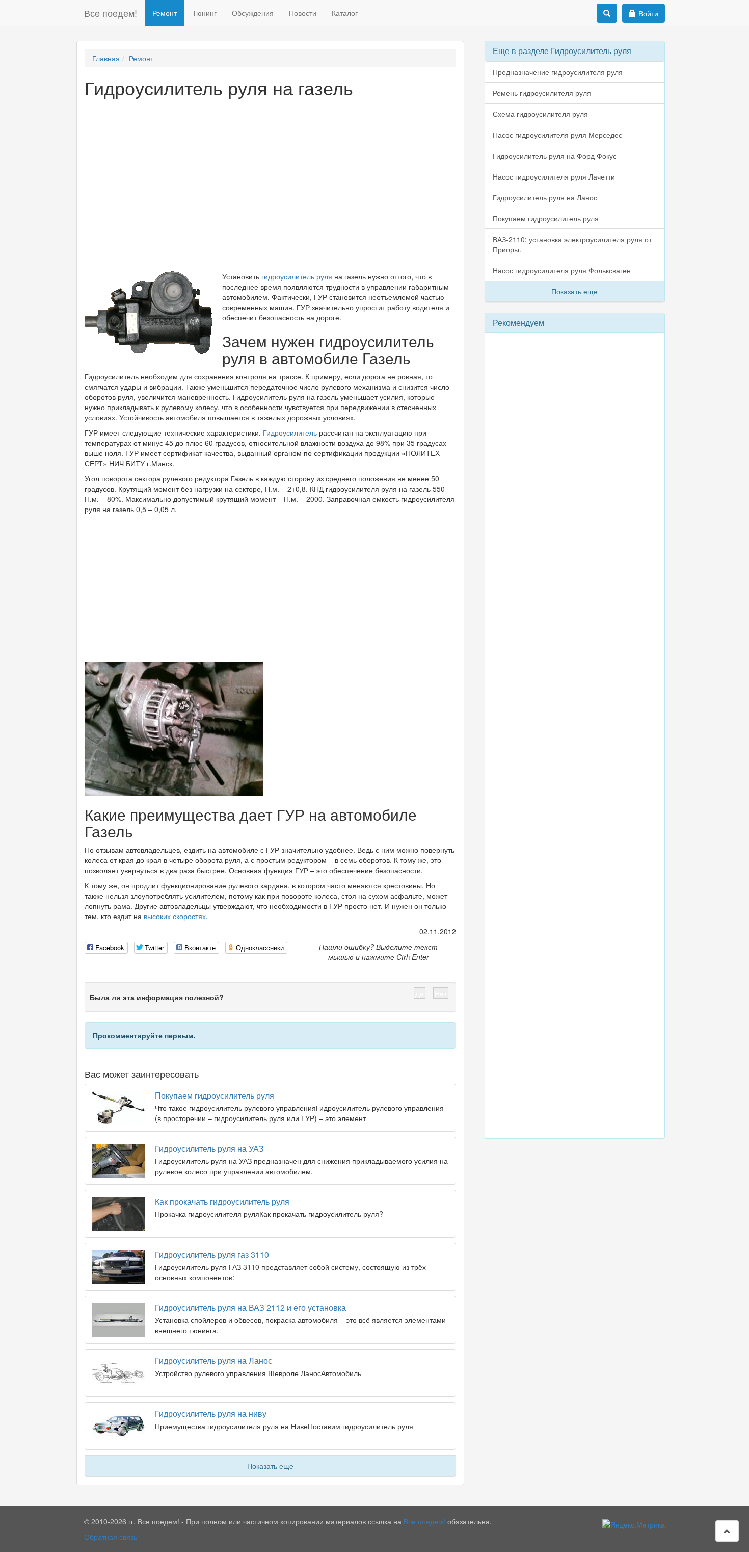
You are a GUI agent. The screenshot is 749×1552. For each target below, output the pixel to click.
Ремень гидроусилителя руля (542, 93)
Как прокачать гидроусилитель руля (222, 1201)
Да (419, 993)
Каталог (345, 13)
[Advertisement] (270, 184)
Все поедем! (110, 12)
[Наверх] (727, 1531)
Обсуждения (253, 13)
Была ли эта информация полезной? (157, 997)
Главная (106, 58)
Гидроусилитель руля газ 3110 (212, 1254)
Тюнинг (204, 13)
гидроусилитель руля (297, 276)
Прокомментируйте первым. (144, 1035)
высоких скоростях (175, 916)
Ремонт (164, 13)
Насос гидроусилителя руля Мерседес (557, 135)
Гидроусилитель (291, 432)
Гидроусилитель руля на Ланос (213, 1360)
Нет (441, 993)
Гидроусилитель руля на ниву (210, 1413)
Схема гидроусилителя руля (540, 114)
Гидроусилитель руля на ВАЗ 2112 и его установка (250, 1307)
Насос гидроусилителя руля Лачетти (554, 176)
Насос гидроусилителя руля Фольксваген (562, 270)
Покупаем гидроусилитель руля (214, 1095)
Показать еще (270, 1466)
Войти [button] (648, 13)
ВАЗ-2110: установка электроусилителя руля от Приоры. (572, 244)
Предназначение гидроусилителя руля (558, 72)
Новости (302, 13)
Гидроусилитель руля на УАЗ (209, 1148)
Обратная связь (110, 1537)
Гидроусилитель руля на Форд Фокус (555, 155)
